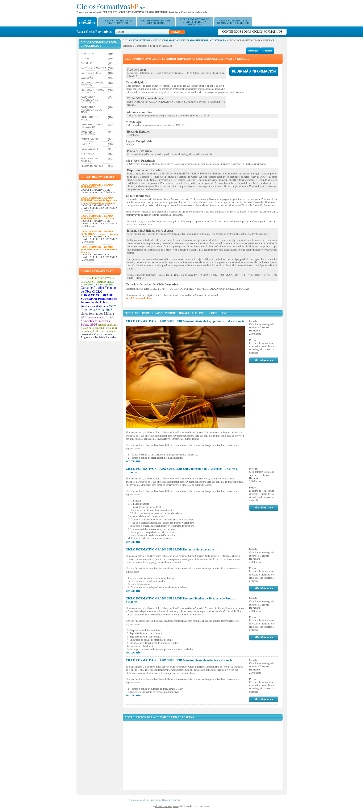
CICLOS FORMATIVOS (87, 21)
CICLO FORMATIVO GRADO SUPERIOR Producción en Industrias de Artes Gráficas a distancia (99, 299)
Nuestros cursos (153, 799)
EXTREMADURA (90, 139)
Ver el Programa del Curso (139, 298)
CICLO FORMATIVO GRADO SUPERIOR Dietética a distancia (97, 217)
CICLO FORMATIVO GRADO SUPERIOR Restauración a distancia (170, 549)
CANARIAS (86, 63)
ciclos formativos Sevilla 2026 (98, 307)
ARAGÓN (86, 58)
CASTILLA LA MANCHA (93, 68)
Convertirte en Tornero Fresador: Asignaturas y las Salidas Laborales (98, 336)
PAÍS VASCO (87, 153)
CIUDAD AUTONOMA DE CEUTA (92, 83)
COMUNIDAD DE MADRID (90, 118)
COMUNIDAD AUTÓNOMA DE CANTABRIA (89, 100)
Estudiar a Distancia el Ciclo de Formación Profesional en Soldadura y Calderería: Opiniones (99, 328)
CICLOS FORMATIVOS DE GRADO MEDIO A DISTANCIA (233, 21)
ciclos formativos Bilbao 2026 (95, 322)
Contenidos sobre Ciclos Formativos (252, 31)
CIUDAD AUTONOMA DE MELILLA (92, 91)
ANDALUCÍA (88, 53)
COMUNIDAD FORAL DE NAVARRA (92, 125)
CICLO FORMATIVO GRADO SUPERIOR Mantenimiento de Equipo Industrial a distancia (185, 321)
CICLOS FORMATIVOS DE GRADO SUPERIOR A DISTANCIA (194, 22)
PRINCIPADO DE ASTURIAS (89, 159)
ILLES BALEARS (89, 149)
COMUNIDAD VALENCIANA (88, 133)
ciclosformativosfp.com (167, 806)
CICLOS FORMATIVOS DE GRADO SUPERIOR (117, 21)
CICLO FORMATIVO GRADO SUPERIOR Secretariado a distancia (99, 232)
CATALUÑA (87, 78)
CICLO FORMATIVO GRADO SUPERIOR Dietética (97, 186)
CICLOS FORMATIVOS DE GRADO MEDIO (155, 21)
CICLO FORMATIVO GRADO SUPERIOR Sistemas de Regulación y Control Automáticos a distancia (99, 200)
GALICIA (85, 144)
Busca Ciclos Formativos (95, 31)
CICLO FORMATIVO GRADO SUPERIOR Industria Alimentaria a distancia (99, 249)
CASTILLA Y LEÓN (91, 73)
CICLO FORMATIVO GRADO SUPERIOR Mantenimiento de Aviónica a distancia (179, 660)
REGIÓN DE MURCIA (92, 166)
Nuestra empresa (171, 799)
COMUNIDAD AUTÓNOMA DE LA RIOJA (91, 109)
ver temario (133, 461)
